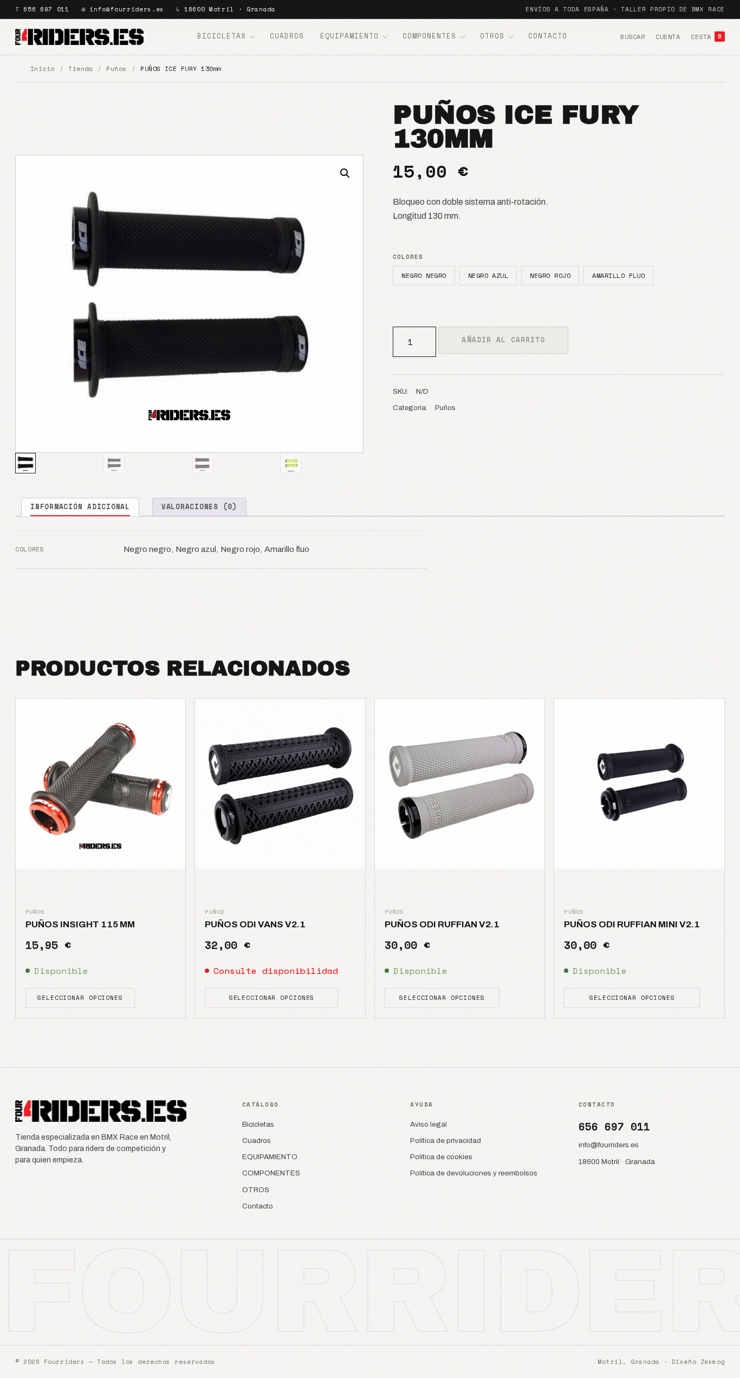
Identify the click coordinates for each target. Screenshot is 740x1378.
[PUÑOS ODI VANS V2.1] (280, 784)
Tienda (80, 68)
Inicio (42, 68)
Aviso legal (428, 1124)
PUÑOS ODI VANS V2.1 (255, 924)
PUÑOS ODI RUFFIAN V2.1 (442, 924)
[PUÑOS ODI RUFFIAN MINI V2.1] (639, 784)
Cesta (706, 36)
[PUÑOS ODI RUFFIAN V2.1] (460, 784)
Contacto (547, 36)
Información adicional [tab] (80, 507)
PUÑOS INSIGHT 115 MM (80, 924)
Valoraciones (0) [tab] (199, 507)
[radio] (424, 275)
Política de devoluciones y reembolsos (473, 1173)
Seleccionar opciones (80, 997)
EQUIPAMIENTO (349, 36)
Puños (116, 68)
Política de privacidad (445, 1140)
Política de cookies (441, 1157)
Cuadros (287, 36)
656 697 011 (46, 9)
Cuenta (667, 36)
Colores (408, 256)
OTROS (492, 36)
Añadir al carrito (503, 339)
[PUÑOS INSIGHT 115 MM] (100, 783)
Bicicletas (221, 36)
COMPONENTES (429, 36)
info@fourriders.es (126, 9)
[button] (345, 173)
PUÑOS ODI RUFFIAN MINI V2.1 (632, 924)
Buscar (632, 36)
